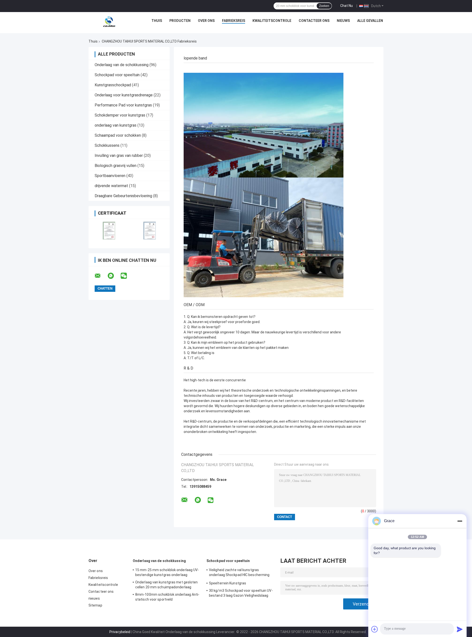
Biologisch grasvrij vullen (115, 165)
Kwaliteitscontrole (271, 21)
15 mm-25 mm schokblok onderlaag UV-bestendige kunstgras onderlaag (167, 572)
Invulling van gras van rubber (119, 155)
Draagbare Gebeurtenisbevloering (123, 195)
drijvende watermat (111, 185)
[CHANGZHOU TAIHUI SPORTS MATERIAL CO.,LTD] (109, 22)
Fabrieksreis (233, 21)
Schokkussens (107, 145)
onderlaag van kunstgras (115, 125)
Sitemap (95, 605)
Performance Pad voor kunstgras (123, 105)
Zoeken (324, 6)
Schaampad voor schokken (118, 135)
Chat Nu (346, 6)
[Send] (460, 629)
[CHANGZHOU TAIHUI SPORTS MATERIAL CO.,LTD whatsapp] (114, 276)
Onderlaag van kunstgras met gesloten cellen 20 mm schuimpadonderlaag (166, 584)
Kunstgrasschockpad (113, 85)
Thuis (156, 21)
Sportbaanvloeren (110, 175)
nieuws (343, 21)
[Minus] (460, 521)
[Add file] (374, 629)
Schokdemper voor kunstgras (120, 115)
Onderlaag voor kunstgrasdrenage (124, 95)
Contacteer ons (314, 21)
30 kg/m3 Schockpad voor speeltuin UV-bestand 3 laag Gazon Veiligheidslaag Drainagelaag (241, 594)
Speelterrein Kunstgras (227, 583)
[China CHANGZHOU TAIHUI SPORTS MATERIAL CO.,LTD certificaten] (108, 230)
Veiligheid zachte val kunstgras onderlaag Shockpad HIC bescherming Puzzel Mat (239, 573)
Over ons (206, 21)
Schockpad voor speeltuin (117, 75)
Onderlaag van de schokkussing (121, 64)
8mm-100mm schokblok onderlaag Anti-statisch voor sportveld (167, 597)
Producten (180, 21)
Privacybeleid (119, 632)
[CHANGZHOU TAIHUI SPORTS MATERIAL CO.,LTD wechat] (127, 276)
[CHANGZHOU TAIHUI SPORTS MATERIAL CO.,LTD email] (101, 276)
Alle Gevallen (370, 21)
